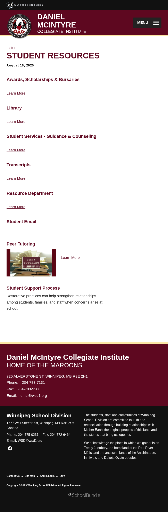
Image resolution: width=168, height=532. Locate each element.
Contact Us (13, 476)
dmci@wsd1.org (33, 396)
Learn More (16, 93)
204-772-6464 (60, 434)
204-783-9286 (28, 389)
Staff (62, 476)
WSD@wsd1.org (30, 440)
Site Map (30, 476)
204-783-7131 (33, 382)
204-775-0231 (28, 434)
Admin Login (47, 476)
